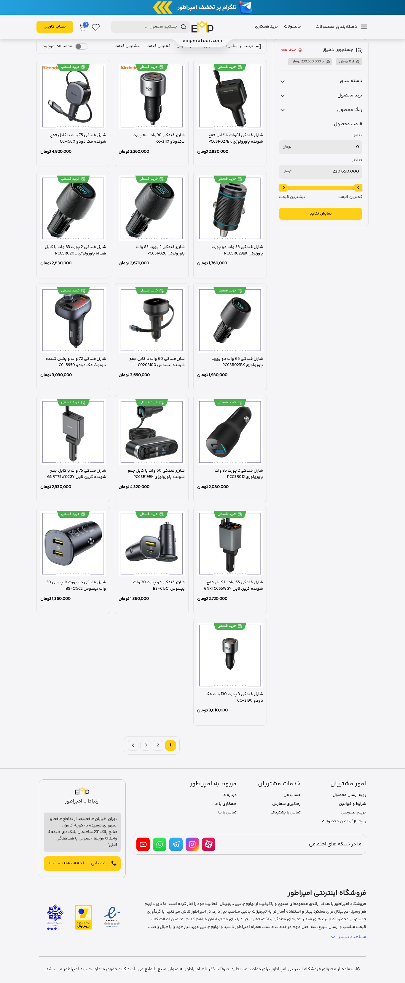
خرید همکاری (266, 26)
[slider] (357, 187)
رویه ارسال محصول (349, 795)
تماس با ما (227, 812)
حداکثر (357, 160)
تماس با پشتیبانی (285, 812)
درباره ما (229, 795)
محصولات (292, 26)
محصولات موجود (57, 46)
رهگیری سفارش (286, 804)
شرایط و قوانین (352, 804)
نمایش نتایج (321, 213)
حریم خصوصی (353, 812)
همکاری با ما (225, 804)
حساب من (292, 795)
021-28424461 (67, 863)
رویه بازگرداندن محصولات (344, 821)
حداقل (357, 135)
